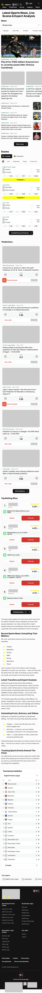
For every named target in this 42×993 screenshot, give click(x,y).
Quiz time (16, 30)
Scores (22, 7)
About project (6, 958)
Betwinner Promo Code (8, 914)
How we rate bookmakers (21, 961)
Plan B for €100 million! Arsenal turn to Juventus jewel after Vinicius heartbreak (20, 65)
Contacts (15, 958)
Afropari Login (6, 936)
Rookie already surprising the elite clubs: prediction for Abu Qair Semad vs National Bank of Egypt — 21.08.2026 (20, 349)
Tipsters (24, 937)
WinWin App (25, 918)
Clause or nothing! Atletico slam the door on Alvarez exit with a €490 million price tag (15, 137)
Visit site (31, 518)
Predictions (13, 7)
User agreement (6, 961)
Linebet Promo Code (7, 920)
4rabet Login (5, 947)
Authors (24, 934)
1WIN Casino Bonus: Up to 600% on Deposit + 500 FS (18, 576)
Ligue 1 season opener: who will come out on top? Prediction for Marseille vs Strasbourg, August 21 (19, 391)
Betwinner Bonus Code (15, 598)
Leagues (30, 7)
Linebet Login (5, 941)
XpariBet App (25, 924)
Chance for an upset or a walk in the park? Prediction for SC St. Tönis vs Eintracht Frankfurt (21, 269)
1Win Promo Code (7, 912)
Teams (37, 7)
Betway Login (5, 949)
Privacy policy (25, 958)
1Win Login (5, 938)
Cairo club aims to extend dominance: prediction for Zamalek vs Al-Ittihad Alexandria (21, 309)
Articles (25, 30)
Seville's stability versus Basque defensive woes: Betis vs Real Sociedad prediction (21, 472)
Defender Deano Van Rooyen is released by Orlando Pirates (15, 107)
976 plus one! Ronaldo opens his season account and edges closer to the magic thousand (14, 117)
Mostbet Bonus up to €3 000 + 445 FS (17, 533)
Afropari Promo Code (8, 923)
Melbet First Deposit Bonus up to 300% (18, 511)
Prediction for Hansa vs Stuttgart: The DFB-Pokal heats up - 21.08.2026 (21, 432)
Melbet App (25, 910)
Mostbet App (25, 913)
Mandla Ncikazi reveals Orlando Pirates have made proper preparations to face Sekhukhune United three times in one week (16, 127)
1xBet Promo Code (13, 555)
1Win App (24, 907)
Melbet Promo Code (7, 917)
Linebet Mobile (26, 915)
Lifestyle (5, 30)
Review (12, 518)
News (4, 7)
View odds (8, 320)
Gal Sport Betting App (28, 921)
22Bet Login (5, 944)
